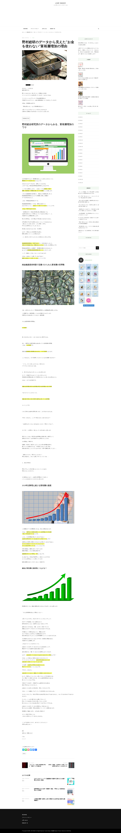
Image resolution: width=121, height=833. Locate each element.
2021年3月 (80, 169)
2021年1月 (80, 176)
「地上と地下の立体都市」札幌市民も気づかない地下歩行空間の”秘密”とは (88, 201)
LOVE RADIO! (60, 3)
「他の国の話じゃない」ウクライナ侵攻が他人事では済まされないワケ (88, 227)
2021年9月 (80, 149)
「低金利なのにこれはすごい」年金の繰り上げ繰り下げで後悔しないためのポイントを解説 (88, 210)
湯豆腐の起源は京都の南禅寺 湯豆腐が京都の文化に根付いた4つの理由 (88, 97)
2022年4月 (80, 126)
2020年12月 (80, 179)
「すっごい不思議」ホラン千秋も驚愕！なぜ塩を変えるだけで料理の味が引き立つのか (88, 192)
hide (28, 118)
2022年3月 (80, 130)
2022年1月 (80, 136)
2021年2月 (80, 172)
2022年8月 (80, 120)
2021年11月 (80, 143)
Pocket (32, 84)
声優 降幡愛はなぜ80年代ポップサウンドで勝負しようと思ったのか (88, 88)
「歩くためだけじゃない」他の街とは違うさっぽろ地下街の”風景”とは (88, 205)
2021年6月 (80, 159)
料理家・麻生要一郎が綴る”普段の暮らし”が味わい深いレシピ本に (88, 69)
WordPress (69, 830)
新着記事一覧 (52, 28)
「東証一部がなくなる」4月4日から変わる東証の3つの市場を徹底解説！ (88, 222)
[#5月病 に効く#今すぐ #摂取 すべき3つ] (95, 267)
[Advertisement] (60, 15)
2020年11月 (80, 182)
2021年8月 (80, 153)
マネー (33, 37)
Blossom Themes (57, 830)
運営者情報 (25, 28)
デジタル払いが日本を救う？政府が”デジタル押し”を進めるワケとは (88, 218)
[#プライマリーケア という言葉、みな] (89, 274)
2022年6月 (80, 123)
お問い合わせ (44, 28)
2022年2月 (80, 133)
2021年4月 (80, 166)
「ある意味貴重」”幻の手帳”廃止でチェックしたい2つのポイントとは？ (88, 214)
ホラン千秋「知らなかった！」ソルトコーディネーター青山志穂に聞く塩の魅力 (88, 197)
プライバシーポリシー (35, 28)
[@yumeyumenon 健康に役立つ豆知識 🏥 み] (89, 267)
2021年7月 (80, 156)
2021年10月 (80, 146)
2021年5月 (80, 163)
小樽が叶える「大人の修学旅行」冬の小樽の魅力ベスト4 (88, 231)
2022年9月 (80, 117)
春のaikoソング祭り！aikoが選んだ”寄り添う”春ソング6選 (88, 107)
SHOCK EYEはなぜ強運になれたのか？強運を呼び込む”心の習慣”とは (88, 78)
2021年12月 (80, 140)
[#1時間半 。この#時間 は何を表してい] (82, 280)
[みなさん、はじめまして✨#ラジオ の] (89, 300)
